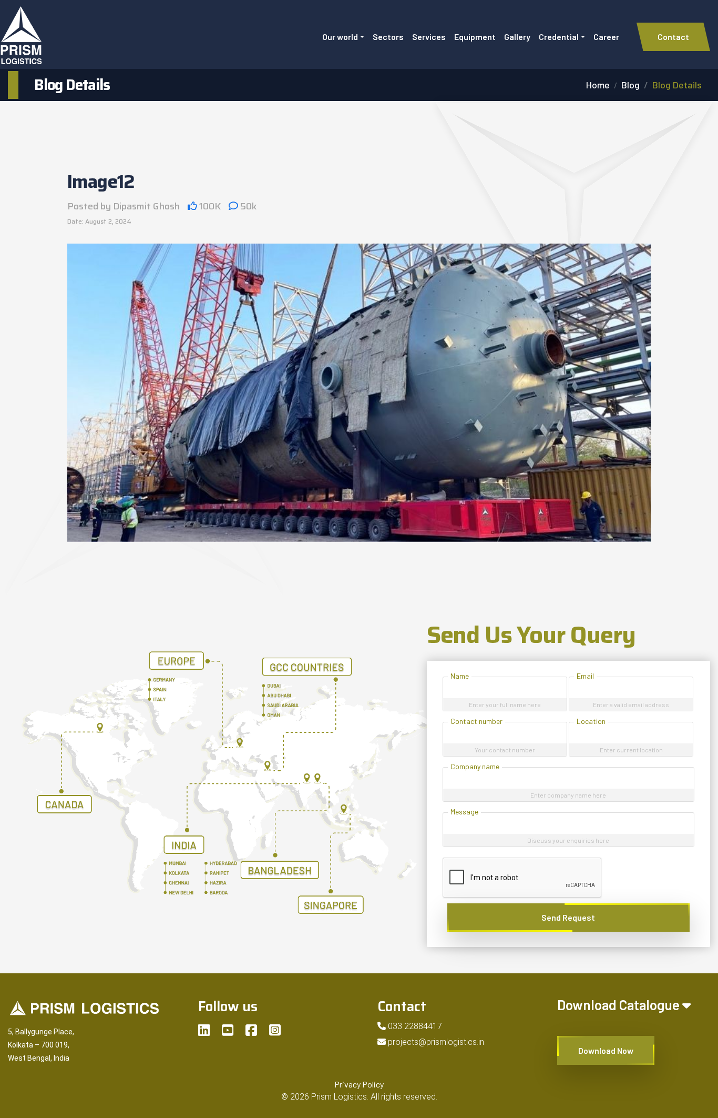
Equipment (475, 37)
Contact (673, 37)
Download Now (605, 1050)
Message (464, 811)
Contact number (476, 721)
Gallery (517, 37)
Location (591, 721)
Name (459, 675)
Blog (630, 84)
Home (598, 84)
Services (429, 37)
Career (606, 37)
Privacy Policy (359, 1084)
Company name (474, 766)
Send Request (568, 917)
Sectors (388, 37)
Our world (340, 37)
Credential (559, 37)
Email (585, 675)
